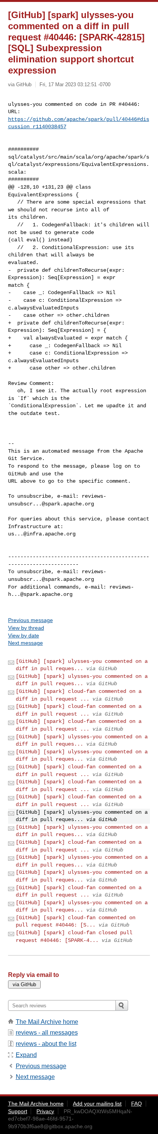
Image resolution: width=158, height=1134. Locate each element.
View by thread (26, 628)
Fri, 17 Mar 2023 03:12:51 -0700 (75, 84)
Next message (25, 643)
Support (17, 1111)
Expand (26, 1055)
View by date (23, 635)
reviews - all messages (47, 1032)
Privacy (45, 1111)
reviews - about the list (46, 1043)
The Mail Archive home (47, 1022)
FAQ (136, 1104)
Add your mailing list (97, 1104)
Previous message (30, 620)
